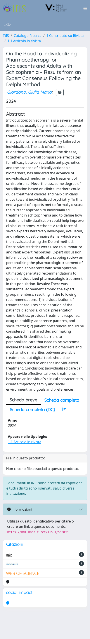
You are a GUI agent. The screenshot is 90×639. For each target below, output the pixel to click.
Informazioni (21, 509)
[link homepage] (16, 9)
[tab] (65, 409)
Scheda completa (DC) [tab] (32, 409)
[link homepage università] (56, 9)
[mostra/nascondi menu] (85, 8)
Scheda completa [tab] (61, 400)
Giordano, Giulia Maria (29, 92)
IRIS (6, 35)
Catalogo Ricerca (28, 35)
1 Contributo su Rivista (65, 35)
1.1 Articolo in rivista (24, 40)
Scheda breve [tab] (23, 399)
